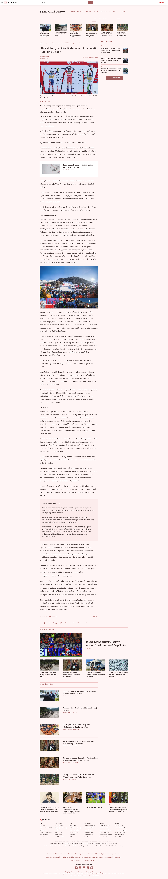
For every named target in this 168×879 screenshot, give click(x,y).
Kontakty (78, 854)
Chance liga (73, 826)
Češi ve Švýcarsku (104, 832)
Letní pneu (88, 846)
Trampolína (75, 844)
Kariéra (65, 854)
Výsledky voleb (43, 830)
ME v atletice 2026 (74, 832)
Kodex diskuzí (108, 857)
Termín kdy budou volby (46, 832)
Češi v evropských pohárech (105, 841)
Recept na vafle (89, 835)
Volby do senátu (44, 835)
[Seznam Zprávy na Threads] (88, 867)
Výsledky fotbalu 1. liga (75, 828)
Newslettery (117, 857)
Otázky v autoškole (119, 835)
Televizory (101, 846)
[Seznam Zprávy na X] (80, 867)
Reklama (91, 854)
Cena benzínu (93, 841)
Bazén (59, 844)
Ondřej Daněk (72, 712)
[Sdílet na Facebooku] (94, 617)
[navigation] (2, 2)
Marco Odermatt (65, 623)
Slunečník (81, 844)
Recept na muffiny (89, 828)
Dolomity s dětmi (104, 837)
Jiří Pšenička (72, 696)
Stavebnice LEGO (69, 846)
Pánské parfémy (119, 846)
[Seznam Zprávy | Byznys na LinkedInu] (91, 867)
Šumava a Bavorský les (105, 830)
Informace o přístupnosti (112, 854)
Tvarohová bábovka (89, 832)
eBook (86, 57)
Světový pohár (56, 623)
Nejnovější (106, 42)
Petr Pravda (44, 56)
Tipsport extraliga (74, 830)
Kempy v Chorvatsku (105, 826)
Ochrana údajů (99, 854)
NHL (71, 837)
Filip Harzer (71, 779)
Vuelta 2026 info (59, 826)
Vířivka (115, 844)
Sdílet (92, 57)
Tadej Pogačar (58, 832)
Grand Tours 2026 (59, 837)
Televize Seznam (86, 857)
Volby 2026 (42, 826)
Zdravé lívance (88, 830)
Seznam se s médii (97, 857)
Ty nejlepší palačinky (90, 826)
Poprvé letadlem (104, 828)
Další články (115, 77)
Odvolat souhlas (75, 861)
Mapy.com (66, 841)
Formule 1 (72, 835)
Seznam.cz (162, 2)
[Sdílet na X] (97, 617)
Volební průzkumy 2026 (46, 828)
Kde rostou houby (84, 841)
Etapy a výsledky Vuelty (61, 828)
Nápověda (71, 854)
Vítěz (73, 623)
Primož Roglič (58, 835)
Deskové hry (95, 846)
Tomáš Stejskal (73, 762)
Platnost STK (118, 837)
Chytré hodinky (109, 846)
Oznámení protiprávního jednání (56, 857)
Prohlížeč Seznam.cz (73, 857)
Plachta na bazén (66, 844)
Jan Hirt (57, 830)
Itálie (86, 623)
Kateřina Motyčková (74, 746)
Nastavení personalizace (88, 861)
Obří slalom (80, 623)
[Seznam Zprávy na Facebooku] (76, 867)
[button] (45, 27)
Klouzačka (88, 844)
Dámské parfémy (79, 846)
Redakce (84, 854)
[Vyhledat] (90, 2)
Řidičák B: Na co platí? (120, 832)
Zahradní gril (108, 844)
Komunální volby (44, 837)
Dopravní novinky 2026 (121, 830)
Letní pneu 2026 (119, 826)
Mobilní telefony (59, 846)
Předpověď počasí (74, 841)
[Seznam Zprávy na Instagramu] (84, 867)
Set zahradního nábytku (98, 844)
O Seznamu (58, 854)
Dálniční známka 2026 (120, 828)
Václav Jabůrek (73, 729)
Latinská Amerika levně (106, 835)
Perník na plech (89, 837)
